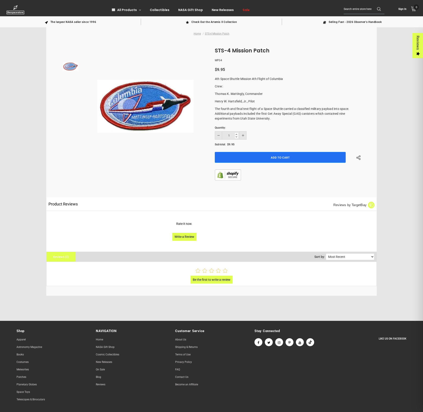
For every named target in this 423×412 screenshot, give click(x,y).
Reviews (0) (61, 257)
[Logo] (16, 9)
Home (197, 33)
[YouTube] (300, 342)
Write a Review (184, 236)
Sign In (402, 9)
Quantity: (220, 127)
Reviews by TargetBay (350, 205)
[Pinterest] (289, 342)
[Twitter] (269, 342)
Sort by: (319, 257)
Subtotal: (220, 144)
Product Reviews (63, 204)
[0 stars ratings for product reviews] (211, 270)
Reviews (418, 43)
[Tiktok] (310, 342)
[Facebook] (258, 342)
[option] (70, 21)
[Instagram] (279, 342)
